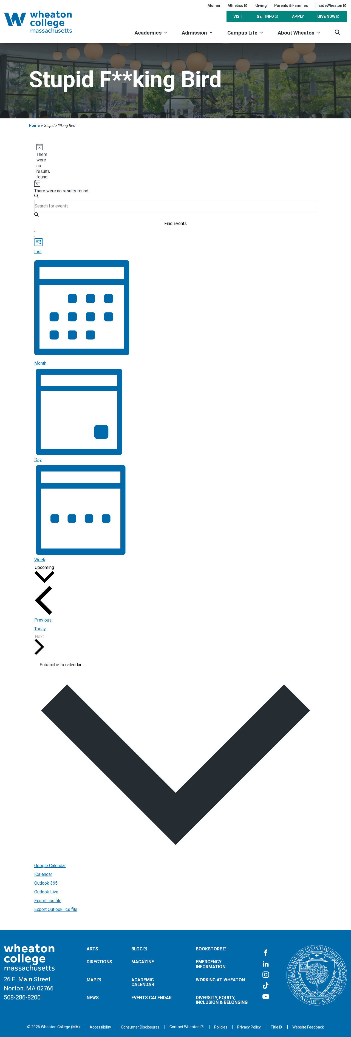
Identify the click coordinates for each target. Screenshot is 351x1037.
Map (92, 979)
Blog (137, 948)
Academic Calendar (142, 982)
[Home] (45, 21)
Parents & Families (291, 5)
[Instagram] (265, 975)
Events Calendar (151, 997)
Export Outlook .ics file (55, 909)
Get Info (265, 16)
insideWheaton (328, 5)
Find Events (175, 223)
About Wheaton (296, 33)
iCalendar (43, 874)
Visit (238, 16)
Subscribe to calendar (60, 665)
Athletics (235, 5)
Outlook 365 (46, 883)
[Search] (337, 32)
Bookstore (209, 948)
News (93, 997)
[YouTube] (265, 997)
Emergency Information (210, 964)
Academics (148, 33)
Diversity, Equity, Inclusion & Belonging (222, 1000)
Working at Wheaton (220, 979)
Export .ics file (47, 900)
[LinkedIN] (265, 964)
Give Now (326, 16)
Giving (261, 5)
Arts (92, 948)
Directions (99, 961)
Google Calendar (50, 865)
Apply (298, 16)
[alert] (38, 162)
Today (40, 628)
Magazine (142, 961)
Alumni (214, 5)
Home (34, 125)
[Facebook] (265, 953)
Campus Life (242, 33)
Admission (194, 33)
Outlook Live (46, 891)
